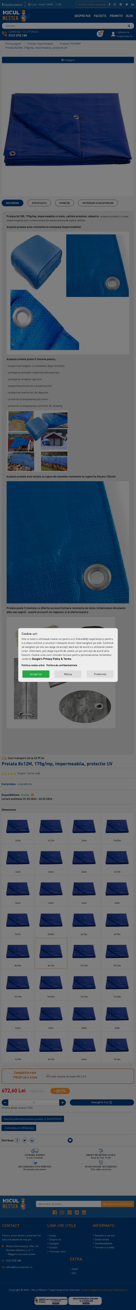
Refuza (68, 674)
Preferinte (100, 674)
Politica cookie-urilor (33, 665)
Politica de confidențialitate (61, 665)
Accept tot (36, 674)
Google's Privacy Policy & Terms (51, 658)
